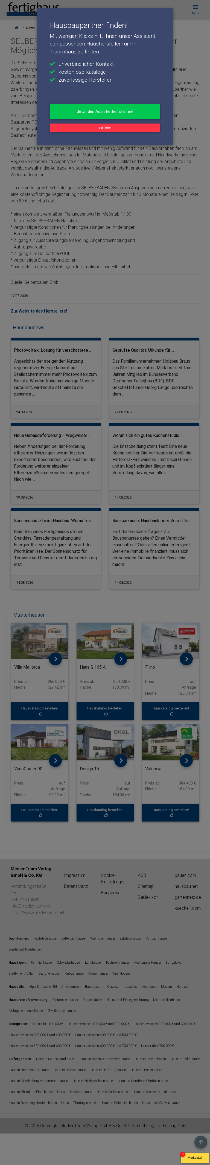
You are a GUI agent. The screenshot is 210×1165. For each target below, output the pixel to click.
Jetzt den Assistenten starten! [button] (105, 111)
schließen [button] (105, 128)
